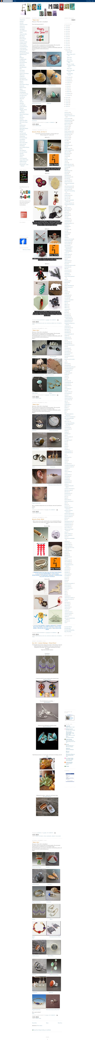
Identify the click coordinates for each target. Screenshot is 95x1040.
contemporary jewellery (69, 465)
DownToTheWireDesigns (24, 53)
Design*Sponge (69, 739)
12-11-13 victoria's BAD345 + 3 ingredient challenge (46, 221)
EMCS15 (66, 306)
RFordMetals (22, 129)
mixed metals (67, 221)
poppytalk (68, 726)
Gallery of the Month (68, 285)
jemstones (66, 541)
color (65, 462)
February (69, 93)
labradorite (67, 555)
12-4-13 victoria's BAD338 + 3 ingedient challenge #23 (45, 625)
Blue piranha (22, 37)
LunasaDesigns (22, 105)
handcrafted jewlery (68, 368)
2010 (67, 101)
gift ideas (66, 518)
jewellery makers (68, 544)
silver (66, 279)
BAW (37, 323)
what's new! (67, 151)
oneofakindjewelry (68, 382)
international (67, 326)
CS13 (66, 284)
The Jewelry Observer (70, 754)
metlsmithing (67, 332)
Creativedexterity (23, 48)
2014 (67, 47)
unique (66, 395)
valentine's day (67, 396)
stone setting (67, 603)
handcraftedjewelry (68, 320)
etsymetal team (67, 121)
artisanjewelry (67, 427)
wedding (66, 616)
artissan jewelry (67, 429)
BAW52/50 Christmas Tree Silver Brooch (52, 170)
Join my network (70, 780)
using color (67, 608)
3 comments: (52, 122)
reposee (66, 589)
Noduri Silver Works (23, 120)
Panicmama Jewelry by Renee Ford (55, 484)
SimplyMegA (22, 145)
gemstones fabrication (69, 515)
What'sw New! (67, 421)
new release (67, 298)
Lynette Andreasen (23, 106)
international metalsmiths (69, 183)
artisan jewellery (68, 243)
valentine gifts (67, 280)
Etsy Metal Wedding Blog (69, 630)
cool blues (66, 468)
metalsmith (67, 226)
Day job (66, 263)
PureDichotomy (23, 125)
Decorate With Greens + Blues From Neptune (70, 746)
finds (65, 147)
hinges (66, 532)
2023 (67, 31)
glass (65, 519)
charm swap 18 (67, 457)
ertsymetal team (67, 481)
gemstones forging (68, 516)
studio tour (67, 605)
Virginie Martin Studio (24, 159)
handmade (66, 154)
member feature (67, 148)
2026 (67, 25)
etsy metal (66, 167)
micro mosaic (67, 380)
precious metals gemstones (70, 276)
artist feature (67, 218)
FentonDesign (22, 60)
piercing (66, 580)
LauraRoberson (22, 90)
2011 (67, 99)
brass (65, 443)
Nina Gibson (22, 117)
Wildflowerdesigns (23, 161)
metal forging (67, 296)
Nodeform (21, 118)
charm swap (67, 137)
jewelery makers (68, 254)
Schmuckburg (22, 136)
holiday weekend (68, 535)
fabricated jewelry (68, 177)
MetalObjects (47, 702)
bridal (66, 444)
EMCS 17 (66, 304)
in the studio (67, 229)
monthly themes (68, 195)
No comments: (52, 509)
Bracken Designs (23, 38)
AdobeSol (21, 23)
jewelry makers (67, 159)
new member (67, 575)
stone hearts (67, 602)
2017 (67, 42)
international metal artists (69, 204)
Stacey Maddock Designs (24, 147)
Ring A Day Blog (68, 631)
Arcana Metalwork (23, 30)
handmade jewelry (68, 132)
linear (66, 558)
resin (65, 231)
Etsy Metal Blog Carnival (70, 74)
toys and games (67, 393)
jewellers (66, 374)
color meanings (67, 463)
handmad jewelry (68, 321)
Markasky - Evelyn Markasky (23, 110)
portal (66, 581)
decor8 (67, 744)
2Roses (51, 68)
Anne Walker (22, 29)
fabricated (66, 172)
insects (66, 536)
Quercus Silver (50, 955)
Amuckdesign (22, 27)
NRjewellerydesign (52, 85)
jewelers (66, 252)
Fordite (66, 407)
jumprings (66, 553)
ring (65, 591)
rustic (66, 594)
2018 (67, 40)
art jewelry (67, 126)
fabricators (67, 491)
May (68, 88)
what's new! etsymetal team (70, 115)
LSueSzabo (22, 103)
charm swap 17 (67, 349)
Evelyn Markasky (47, 726)
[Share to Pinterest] (38, 124)
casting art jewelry (68, 451)
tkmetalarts (50, 884)
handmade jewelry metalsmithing (68, 250)
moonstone (67, 570)
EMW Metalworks (23, 54)
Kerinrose (21, 81)
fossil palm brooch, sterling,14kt (47, 575)
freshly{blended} (69, 762)
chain (66, 455)
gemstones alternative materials (69, 508)
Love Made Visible (69, 758)
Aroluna (21, 32)
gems (65, 357)
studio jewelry (67, 262)
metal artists (67, 329)
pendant (66, 578)
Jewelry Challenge (68, 131)
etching (66, 484)
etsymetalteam (67, 220)
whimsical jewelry (68, 398)
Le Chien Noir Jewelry (24, 93)
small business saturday (69, 597)
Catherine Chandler (23, 42)
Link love (67, 752)
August (68, 82)
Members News (67, 209)
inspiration (67, 291)
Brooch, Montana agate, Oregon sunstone (52, 258)
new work (66, 178)
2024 (67, 29)
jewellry (66, 293)
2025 (67, 27)
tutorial (66, 162)
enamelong (67, 479)
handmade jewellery (68, 223)
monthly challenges (68, 150)
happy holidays (67, 527)
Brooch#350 (53, 313)
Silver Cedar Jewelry (23, 142)
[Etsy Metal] (23, 244)
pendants (66, 335)
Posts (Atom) (39, 1025)
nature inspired (67, 574)
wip (65, 622)
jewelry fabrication (68, 327)
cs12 (65, 473)
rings (65, 592)
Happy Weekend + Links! (70, 727)
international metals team (69, 265)
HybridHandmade (23, 67)
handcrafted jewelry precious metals (68, 317)
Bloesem (67, 751)
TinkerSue (22, 153)
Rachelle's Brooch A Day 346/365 (40, 222)
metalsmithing (67, 114)
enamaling (67, 477)
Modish (67, 766)
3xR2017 (66, 402)
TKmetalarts (22, 155)
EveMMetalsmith (23, 59)
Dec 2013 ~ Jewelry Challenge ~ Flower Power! (44, 643)
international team (68, 240)
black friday (67, 433)
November (69, 77)
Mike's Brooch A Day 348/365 (50, 225)
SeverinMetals (22, 139)
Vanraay (21, 156)
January (68, 95)
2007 (67, 106)
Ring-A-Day (67, 210)
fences (66, 496)
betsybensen (34, 120)
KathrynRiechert (23, 78)
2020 (67, 36)
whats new (66, 198)
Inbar (33, 508)
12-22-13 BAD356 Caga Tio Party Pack (47, 260)
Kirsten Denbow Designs (24, 84)
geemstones (67, 506)
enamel (66, 237)
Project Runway (68, 145)
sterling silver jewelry (69, 599)
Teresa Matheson (23, 150)
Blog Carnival (67, 153)
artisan (66, 212)
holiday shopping (68, 533)
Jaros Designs (22, 70)
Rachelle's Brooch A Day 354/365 (41, 313)
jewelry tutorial (67, 550)
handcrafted (67, 175)
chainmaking (67, 348)
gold (65, 290)
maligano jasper (68, 560)
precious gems (67, 585)
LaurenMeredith (23, 92)
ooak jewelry (67, 274)
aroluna (33, 919)
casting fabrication (68, 452)
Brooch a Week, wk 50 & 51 (39, 132)
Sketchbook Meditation (70, 749)
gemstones (67, 112)
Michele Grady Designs (24, 114)
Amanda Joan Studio (23, 24)
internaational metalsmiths (70, 538)
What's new (38, 125)
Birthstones (67, 301)
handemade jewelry (68, 524)
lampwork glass (67, 556)
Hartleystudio (22, 65)
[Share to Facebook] (36, 124)
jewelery (66, 224)
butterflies (66, 449)
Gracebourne (22, 64)
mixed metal (67, 569)
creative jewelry (68, 471)
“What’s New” (35, 20)
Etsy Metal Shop (68, 628)
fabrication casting (68, 490)
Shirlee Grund (22, 141)
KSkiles (21, 89)
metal (66, 379)
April (68, 89)
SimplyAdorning (23, 144)
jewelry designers (68, 242)
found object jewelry (68, 356)
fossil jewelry (67, 314)
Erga (20, 56)
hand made (67, 197)
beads (66, 346)
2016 (67, 43)
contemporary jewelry (69, 466)
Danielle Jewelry (23, 51)
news (65, 140)
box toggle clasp (68, 440)
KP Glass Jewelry (23, 87)
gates (65, 502)
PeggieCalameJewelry (50, 374)
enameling (67, 139)
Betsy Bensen (22, 35)
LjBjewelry (49, 103)
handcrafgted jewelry (68, 521)
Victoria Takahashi (23, 158)
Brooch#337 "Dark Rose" (49, 626)
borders (66, 438)
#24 (59, 221)
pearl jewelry (67, 384)
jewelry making (67, 189)
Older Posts (60, 1023)
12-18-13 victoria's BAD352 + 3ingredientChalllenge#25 (47, 311)
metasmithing (67, 330)
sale (65, 387)
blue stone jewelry (68, 436)
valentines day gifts (68, 613)
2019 (67, 38)
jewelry (66, 129)
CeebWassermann (23, 43)
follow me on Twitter (26, 249)
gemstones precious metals (70, 359)
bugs (65, 447)
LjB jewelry (22, 98)
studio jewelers (67, 260)
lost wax (66, 377)
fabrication (67, 136)
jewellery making (68, 546)
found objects (67, 315)
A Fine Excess (22, 19)
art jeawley (67, 425)
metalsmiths (67, 142)
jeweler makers (67, 542)
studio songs (67, 215)
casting (66, 143)
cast (65, 288)
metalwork (67, 193)
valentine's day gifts (68, 299)
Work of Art (67, 207)
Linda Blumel (22, 97)
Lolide (21, 100)
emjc (65, 235)
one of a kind (67, 257)
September (69, 80)
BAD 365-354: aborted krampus (47, 314)
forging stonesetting (68, 501)
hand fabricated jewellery (69, 366)
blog (65, 435)
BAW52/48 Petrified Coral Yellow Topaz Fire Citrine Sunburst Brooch (47, 572)
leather (66, 376)
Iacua (21, 68)
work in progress (68, 399)
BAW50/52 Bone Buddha (40, 168)
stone (66, 600)
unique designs (67, 338)
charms (66, 459)
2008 (67, 104)
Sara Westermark (23, 133)
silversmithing (67, 388)
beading (66, 432)
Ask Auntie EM (67, 180)
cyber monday (67, 476)
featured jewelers (68, 493)
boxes (66, 441)
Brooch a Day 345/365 (49, 224)
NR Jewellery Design (24, 122)
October (68, 79)
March (68, 91)
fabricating (67, 354)
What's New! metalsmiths (69, 416)
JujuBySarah (22, 76)
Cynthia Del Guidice (23, 49)
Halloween (67, 409)
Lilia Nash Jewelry (23, 95)
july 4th (66, 552)
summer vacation (68, 391)
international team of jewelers (68, 370)
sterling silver (67, 337)
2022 (67, 33)
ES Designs (22, 57)
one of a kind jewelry (68, 334)
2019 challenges (68, 341)
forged (66, 498)
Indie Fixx (68, 748)
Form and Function (23, 62)
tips (65, 158)
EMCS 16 (66, 406)
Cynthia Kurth (67, 404)
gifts (65, 362)
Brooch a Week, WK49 (38, 519)
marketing (66, 273)
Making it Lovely (69, 729)
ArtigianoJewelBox (23, 34)
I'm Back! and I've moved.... (69, 764)
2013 (67, 49)
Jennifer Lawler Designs (24, 73)
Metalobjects (22, 112)
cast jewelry (67, 309)
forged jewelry (67, 499)
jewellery (66, 128)
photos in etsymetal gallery (71, 718)
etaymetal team (67, 482)
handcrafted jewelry (68, 120)
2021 (67, 34)
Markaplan (22, 108)
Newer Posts (34, 1023)
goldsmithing (67, 365)
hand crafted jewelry (68, 186)
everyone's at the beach (69, 488)
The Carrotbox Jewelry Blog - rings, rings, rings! (70, 733)
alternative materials (68, 203)
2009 (67, 102)
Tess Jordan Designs (23, 152)
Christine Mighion (23, 45)
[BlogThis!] (34, 124)
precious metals (67, 123)
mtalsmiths (67, 572)
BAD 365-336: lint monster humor (44, 628)
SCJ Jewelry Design (23, 137)
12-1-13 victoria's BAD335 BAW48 (43, 573)
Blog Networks (68, 773)
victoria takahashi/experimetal (38, 374)
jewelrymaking (67, 295)
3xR (65, 161)
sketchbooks (67, 596)
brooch (66, 446)
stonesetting (67, 232)
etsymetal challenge (68, 187)
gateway (66, 504)
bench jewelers (67, 271)
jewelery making (68, 372)
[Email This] (33, 124)
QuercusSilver (22, 126)
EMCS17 (66, 307)
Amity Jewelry (35, 85)
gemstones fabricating (69, 513)
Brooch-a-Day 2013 (42, 323)
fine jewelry (67, 213)
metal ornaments (68, 563)
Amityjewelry (22, 26)
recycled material (68, 588)
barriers (66, 430)
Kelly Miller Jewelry (23, 79)
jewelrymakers (67, 267)
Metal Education (68, 343)
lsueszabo (48, 867)
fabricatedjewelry (68, 352)
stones (66, 390)
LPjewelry (22, 101)
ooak (65, 259)
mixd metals (67, 567)
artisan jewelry (67, 134)
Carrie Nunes (22, 40)
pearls (66, 228)
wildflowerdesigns (35, 448)
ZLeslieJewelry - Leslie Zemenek (24, 165)
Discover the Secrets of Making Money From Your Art (70, 741)
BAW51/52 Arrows (37, 258)
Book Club (67, 282)
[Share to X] (35, 124)
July (68, 84)
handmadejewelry (68, 526)
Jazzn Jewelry (22, 71)
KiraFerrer (21, 82)
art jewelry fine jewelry (69, 345)
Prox (20, 123)
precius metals (67, 586)
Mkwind (21, 115)
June (68, 86)
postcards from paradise (69, 583)
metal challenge (68, 561)
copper (66, 470)
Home (47, 1023)
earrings (66, 310)
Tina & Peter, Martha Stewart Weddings (69, 760)
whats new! (67, 621)
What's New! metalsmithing (70, 190)
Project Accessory (68, 287)
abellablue (22, 21)
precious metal (67, 118)
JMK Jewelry (22, 75)
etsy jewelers (67, 351)
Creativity (66, 234)
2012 (67, 97)
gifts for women (67, 181)
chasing (66, 460)
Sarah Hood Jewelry (23, 134)
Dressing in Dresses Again (70, 730)
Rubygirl (21, 131)
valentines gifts (67, 614)
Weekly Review (67, 170)
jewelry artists (67, 255)
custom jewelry (67, 474)
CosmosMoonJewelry (24, 46)
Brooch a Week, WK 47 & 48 (70, 71)
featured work (67, 495)
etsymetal (66, 156)
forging (66, 173)
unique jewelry (67, 607)
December (69, 50)
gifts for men (67, 363)
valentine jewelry (68, 611)
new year (66, 577)
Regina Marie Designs (24, 128)
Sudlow (21, 148)
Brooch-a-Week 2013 (51, 323)
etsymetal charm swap (69, 239)
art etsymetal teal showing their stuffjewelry (69, 423)
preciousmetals (67, 385)
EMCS (66, 268)
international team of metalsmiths (68, 247)
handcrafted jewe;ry (68, 522)
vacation (66, 610)
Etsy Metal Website (68, 626)
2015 (67, 45)
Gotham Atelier (35, 484)
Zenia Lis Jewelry (23, 163)
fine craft (66, 312)
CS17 (66, 303)
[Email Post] (56, 122)
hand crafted (67, 245)
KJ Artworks (22, 86)
